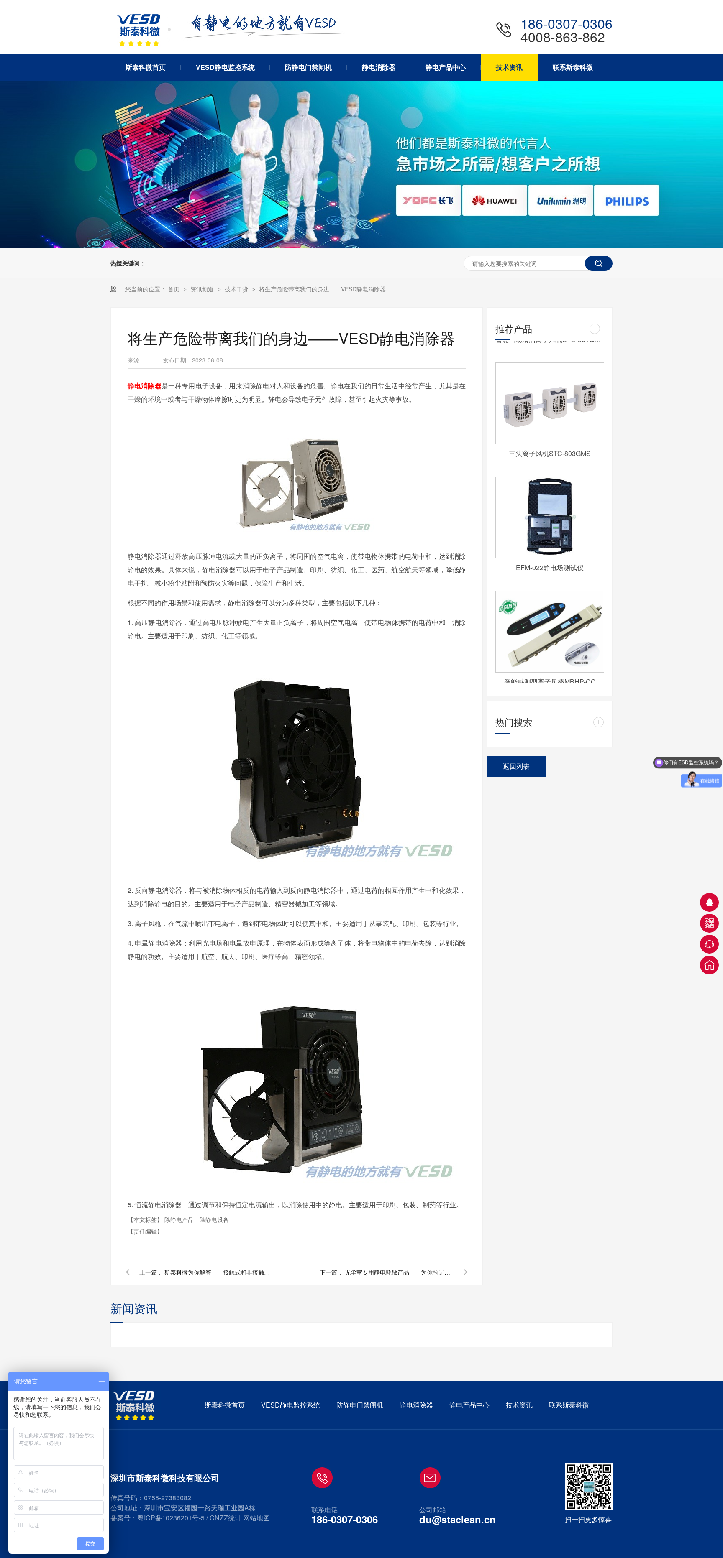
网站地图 (256, 1517)
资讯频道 (202, 289)
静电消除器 (145, 385)
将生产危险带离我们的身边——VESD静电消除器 (322, 289)
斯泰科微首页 (225, 1405)
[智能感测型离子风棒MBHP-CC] (550, 623)
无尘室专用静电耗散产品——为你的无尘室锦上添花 (399, 1272)
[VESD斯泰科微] (135, 1406)
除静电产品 (179, 1219)
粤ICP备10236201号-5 (171, 1517)
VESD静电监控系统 (290, 1405)
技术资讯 (519, 1405)
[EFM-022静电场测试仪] (550, 509)
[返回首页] (709, 965)
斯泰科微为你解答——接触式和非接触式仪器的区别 (218, 1272)
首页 (174, 289)
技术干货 (237, 289)
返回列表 (516, 766)
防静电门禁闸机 (359, 1405)
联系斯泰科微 (569, 1405)
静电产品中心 (469, 1405)
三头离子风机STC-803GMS (550, 445)
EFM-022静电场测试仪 (550, 559)
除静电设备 (214, 1219)
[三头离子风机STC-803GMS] (550, 395)
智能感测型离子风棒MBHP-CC (550, 673)
